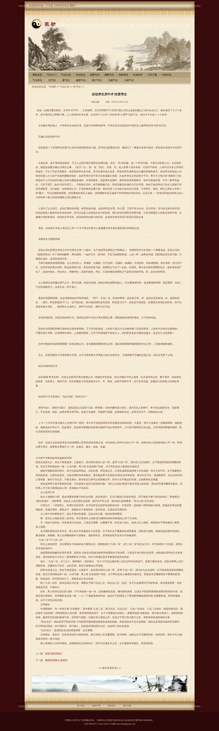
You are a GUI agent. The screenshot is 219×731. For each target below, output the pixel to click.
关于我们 (81, 705)
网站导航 (127, 705)
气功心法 (64, 86)
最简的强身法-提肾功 (56, 660)
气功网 (52, 86)
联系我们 (112, 705)
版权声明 (96, 705)
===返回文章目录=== (109, 668)
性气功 (77, 86)
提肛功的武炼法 (53, 653)
